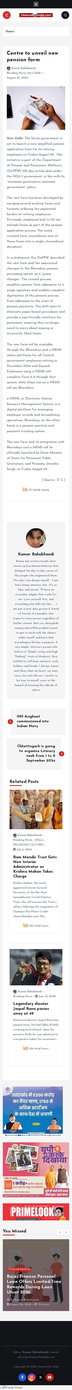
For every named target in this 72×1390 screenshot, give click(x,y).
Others (39, 840)
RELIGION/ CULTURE (28, 844)
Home (10, 31)
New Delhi (34, 73)
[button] (60, 1232)
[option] (36, 1275)
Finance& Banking (19, 1269)
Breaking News (16, 73)
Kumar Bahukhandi (23, 68)
